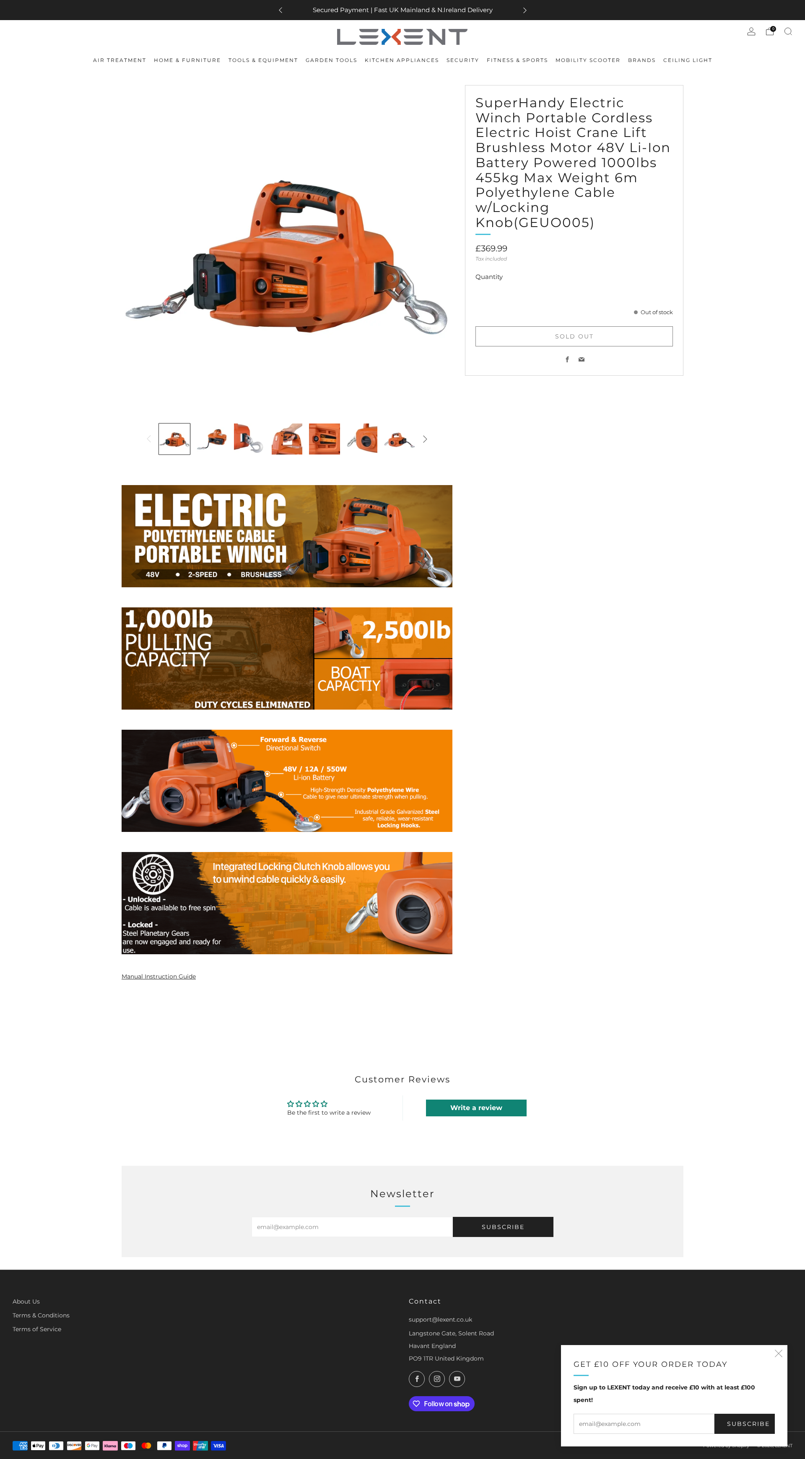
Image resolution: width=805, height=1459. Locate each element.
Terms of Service (37, 1329)
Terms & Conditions (41, 1315)
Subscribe (748, 1424)
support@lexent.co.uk (440, 1319)
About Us (26, 1301)
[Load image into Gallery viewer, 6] (362, 439)
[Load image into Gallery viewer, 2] (212, 439)
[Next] (524, 10)
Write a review (476, 1108)
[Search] (788, 31)
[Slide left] (148, 439)
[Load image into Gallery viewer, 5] (324, 439)
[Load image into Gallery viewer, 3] (249, 439)
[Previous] (280, 10)
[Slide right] (425, 439)
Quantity (489, 277)
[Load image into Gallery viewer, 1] (174, 439)
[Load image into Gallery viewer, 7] (399, 439)
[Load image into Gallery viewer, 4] (287, 439)
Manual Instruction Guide (159, 976)
